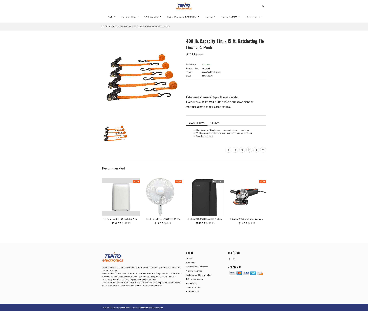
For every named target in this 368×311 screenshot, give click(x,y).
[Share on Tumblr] (256, 150)
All (110, 17)
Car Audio (151, 17)
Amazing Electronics (211, 72)
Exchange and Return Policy (198, 275)
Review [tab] (215, 123)
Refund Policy (192, 291)
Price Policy (191, 283)
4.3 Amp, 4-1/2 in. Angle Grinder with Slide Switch (254, 218)
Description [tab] (197, 123)
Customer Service (194, 271)
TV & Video (128, 17)
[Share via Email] (263, 150)
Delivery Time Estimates (197, 266)
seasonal (206, 68)
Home (208, 17)
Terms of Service (193, 287)
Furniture (253, 17)
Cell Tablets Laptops (181, 17)
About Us (190, 262)
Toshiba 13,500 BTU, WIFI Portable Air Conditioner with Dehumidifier (222, 218)
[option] (142, 77)
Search (189, 258)
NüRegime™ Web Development (151, 307)
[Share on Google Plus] (249, 150)
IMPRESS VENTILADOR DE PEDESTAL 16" (167, 218)
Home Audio (229, 17)
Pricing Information (194, 279)
